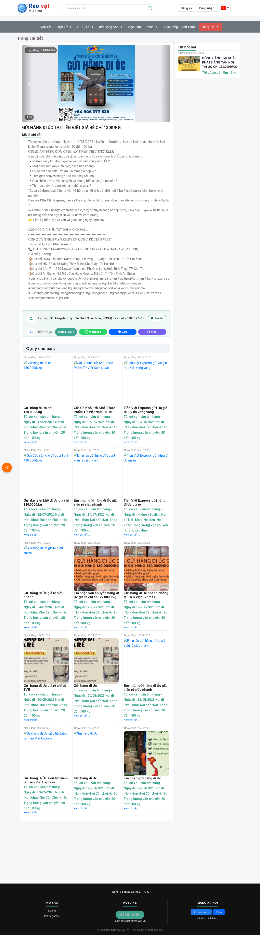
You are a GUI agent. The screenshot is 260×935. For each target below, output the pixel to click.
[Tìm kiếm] (150, 8)
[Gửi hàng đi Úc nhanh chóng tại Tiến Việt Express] (146, 568)
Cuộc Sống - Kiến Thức (179, 27)
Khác (149, 27)
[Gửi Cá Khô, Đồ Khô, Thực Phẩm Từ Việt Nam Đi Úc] (96, 383)
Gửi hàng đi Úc (85, 685)
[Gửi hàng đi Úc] (96, 661)
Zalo (219, 912)
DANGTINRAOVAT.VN (130, 892)
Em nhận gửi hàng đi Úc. (143, 778)
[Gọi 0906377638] (31, 332)
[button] (165, 83)
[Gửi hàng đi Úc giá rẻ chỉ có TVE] (46, 661)
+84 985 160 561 (130, 914)
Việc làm (134, 27)
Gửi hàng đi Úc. (86, 778)
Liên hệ (52, 910)
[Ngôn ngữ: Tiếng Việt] (225, 7)
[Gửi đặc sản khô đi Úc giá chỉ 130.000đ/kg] (46, 476)
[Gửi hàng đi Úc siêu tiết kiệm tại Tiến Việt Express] (46, 753)
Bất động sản (108, 27)
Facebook (202, 912)
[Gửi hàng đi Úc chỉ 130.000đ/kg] (46, 383)
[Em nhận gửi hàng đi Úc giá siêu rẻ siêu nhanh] (96, 476)
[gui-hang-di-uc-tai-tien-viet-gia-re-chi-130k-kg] (96, 83)
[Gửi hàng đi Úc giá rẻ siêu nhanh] (46, 568)
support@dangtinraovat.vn (130, 920)
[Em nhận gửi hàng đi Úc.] (146, 753)
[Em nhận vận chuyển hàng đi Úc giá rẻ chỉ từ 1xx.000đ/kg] (96, 568)
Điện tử (62, 27)
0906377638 (66, 332)
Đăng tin (208, 27)
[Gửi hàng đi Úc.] (96, 753)
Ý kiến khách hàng (207, 918)
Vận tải (45, 27)
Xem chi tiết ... (32, 442)
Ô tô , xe (83, 27)
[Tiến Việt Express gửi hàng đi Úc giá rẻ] (146, 476)
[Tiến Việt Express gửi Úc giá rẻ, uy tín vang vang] (146, 383)
